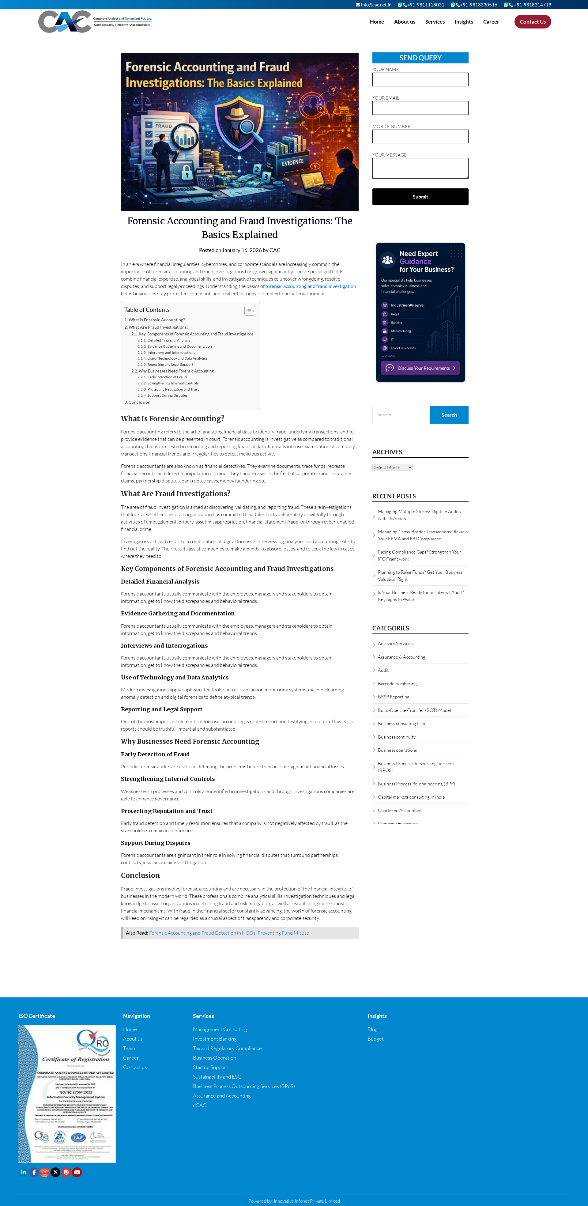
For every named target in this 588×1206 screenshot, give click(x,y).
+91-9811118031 (425, 4)
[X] (55, 1172)
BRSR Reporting (393, 696)
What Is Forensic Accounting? (157, 319)
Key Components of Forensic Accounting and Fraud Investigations (196, 333)
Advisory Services (395, 643)
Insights (464, 21)
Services (435, 21)
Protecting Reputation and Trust (173, 389)
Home (377, 21)
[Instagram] (45, 1172)
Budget (376, 1038)
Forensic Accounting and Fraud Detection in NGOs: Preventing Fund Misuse (229, 933)
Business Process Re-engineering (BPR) (416, 783)
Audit (383, 670)
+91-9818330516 (478, 4)
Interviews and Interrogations (171, 352)
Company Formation (398, 823)
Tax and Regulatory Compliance (227, 1048)
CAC (275, 250)
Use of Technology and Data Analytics (177, 358)
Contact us (135, 1067)
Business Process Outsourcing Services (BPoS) (244, 1086)
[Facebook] (34, 1172)
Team (129, 1048)
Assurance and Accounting (222, 1095)
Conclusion (139, 402)
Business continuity (397, 736)
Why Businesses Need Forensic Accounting (176, 371)
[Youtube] (77, 1172)
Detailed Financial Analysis (169, 340)
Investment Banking (215, 1038)
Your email (385, 97)
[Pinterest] (66, 1172)
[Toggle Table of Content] (247, 310)
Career (491, 21)
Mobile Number (391, 126)
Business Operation (214, 1057)
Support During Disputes (167, 395)
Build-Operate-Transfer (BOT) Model (414, 710)
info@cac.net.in (375, 4)
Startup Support (210, 1067)
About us (404, 21)
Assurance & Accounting (401, 657)
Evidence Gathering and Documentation (180, 346)
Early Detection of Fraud (167, 377)
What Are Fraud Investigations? (158, 327)
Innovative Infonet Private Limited (307, 1201)
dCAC (199, 1105)
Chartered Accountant (400, 810)
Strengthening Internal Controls (173, 383)
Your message (389, 154)
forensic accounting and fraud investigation (311, 286)
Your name (385, 69)
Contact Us (533, 21)
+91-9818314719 (532, 4)
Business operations (397, 750)
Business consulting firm (401, 723)
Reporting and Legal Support (170, 364)
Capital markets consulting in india (411, 797)
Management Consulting (220, 1029)
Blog (373, 1029)
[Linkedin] (23, 1172)
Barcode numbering (397, 683)
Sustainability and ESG (217, 1076)
